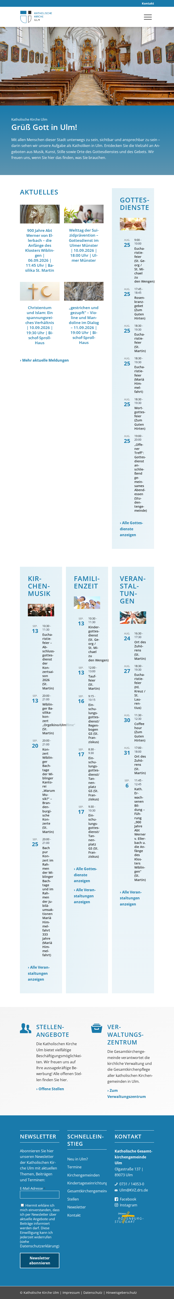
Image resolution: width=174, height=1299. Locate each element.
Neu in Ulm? (77, 1159)
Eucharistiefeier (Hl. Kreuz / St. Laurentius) (139, 691)
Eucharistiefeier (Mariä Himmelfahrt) (139, 379)
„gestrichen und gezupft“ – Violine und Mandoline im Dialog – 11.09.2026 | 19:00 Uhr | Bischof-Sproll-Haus (84, 325)
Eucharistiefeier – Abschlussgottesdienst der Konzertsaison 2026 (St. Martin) (48, 661)
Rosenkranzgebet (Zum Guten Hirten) (139, 307)
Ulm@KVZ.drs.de (133, 1190)
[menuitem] (147, 3)
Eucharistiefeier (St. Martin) (140, 342)
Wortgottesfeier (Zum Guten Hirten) (139, 418)
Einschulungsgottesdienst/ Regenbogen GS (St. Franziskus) (93, 723)
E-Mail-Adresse (32, 1188)
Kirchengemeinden (83, 1175)
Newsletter (76, 1207)
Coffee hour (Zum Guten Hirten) (139, 732)
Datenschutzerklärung (39, 1246)
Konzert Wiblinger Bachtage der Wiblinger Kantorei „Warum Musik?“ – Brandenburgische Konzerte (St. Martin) (48, 790)
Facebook (128, 1199)
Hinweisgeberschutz (121, 1292)
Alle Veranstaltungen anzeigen (39, 973)
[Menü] (148, 17)
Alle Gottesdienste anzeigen (131, 528)
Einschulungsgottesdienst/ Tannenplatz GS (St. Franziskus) (93, 778)
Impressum (71, 1292)
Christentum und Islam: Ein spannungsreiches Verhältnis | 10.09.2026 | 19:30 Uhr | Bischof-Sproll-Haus (39, 325)
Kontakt (74, 1215)
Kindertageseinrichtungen (86, 1183)
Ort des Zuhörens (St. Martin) (140, 650)
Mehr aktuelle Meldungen (45, 360)
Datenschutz (92, 1292)
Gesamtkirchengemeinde (86, 1191)
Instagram (128, 1205)
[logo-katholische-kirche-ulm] (36, 17)
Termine (74, 1167)
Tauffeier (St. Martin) (94, 682)
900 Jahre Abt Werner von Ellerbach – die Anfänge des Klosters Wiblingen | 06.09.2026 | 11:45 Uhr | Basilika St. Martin (39, 250)
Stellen (73, 1199)
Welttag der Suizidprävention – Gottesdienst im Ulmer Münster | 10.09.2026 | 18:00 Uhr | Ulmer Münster (84, 245)
